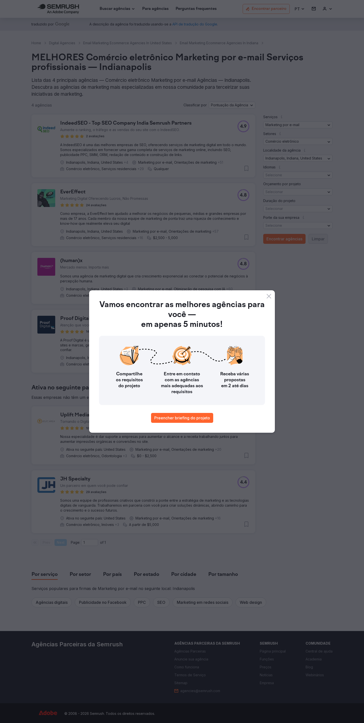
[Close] (269, 296)
